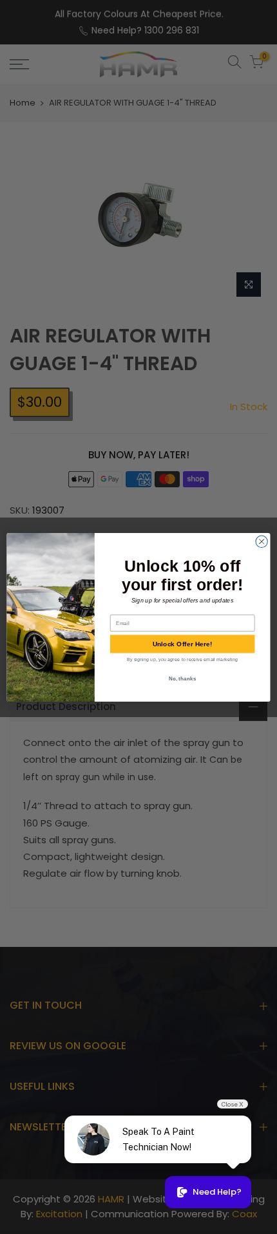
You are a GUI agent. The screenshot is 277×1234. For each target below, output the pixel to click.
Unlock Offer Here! (183, 644)
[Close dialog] (261, 541)
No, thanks (182, 677)
